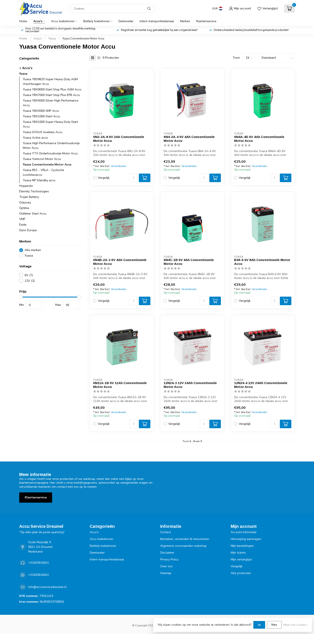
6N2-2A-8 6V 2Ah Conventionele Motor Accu (118, 138)
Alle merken (33, 250)
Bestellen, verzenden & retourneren (184, 539)
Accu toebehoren (63, 21)
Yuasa (52, 39)
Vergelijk (104, 177)
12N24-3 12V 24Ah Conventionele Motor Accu (190, 385)
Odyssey (25, 202)
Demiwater (126, 21)
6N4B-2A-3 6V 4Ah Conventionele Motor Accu (120, 261)
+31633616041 (38, 563)
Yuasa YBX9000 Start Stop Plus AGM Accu (52, 89)
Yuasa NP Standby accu (39, 180)
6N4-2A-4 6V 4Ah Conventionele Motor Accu (189, 138)
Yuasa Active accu (35, 138)
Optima (24, 208)
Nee (274, 625)
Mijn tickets (238, 553)
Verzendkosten (118, 166)
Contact (165, 532)
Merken (185, 21)
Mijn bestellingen (242, 546)
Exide (22, 225)
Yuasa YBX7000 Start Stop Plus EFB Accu (51, 95)
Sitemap (165, 573)
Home (23, 21)
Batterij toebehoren (96, 21)
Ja (259, 625)
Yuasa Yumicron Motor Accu (42, 159)
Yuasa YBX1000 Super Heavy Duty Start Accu (50, 124)
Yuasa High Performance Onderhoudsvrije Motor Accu (51, 145)
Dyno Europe (28, 230)
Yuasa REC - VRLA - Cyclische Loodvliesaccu (43, 172)
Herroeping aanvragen (246, 539)
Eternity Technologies (34, 191)
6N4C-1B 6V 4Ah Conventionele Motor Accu (189, 261)
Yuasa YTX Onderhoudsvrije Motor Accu (50, 153)
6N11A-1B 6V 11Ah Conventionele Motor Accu (120, 385)
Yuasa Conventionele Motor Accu (83, 39)
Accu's (37, 21)
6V (29, 275)
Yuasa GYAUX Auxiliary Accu (42, 132)
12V (30, 280)
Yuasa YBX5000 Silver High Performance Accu (50, 103)
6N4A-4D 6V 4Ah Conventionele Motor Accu (259, 138)
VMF (22, 219)
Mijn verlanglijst (241, 559)
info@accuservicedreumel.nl (47, 587)
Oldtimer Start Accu (32, 214)
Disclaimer (167, 553)
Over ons (166, 566)
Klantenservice (206, 21)
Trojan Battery (29, 197)
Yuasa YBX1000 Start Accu (41, 116)
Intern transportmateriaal (157, 21)
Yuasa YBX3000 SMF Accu (41, 111)
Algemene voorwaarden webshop (183, 546)
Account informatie (244, 532)
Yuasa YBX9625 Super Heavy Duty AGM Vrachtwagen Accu (50, 81)
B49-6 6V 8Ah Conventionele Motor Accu (262, 261)
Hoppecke (26, 186)
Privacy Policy (169, 559)
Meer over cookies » (295, 625)
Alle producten (241, 573)
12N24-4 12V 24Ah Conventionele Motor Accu (260, 385)
